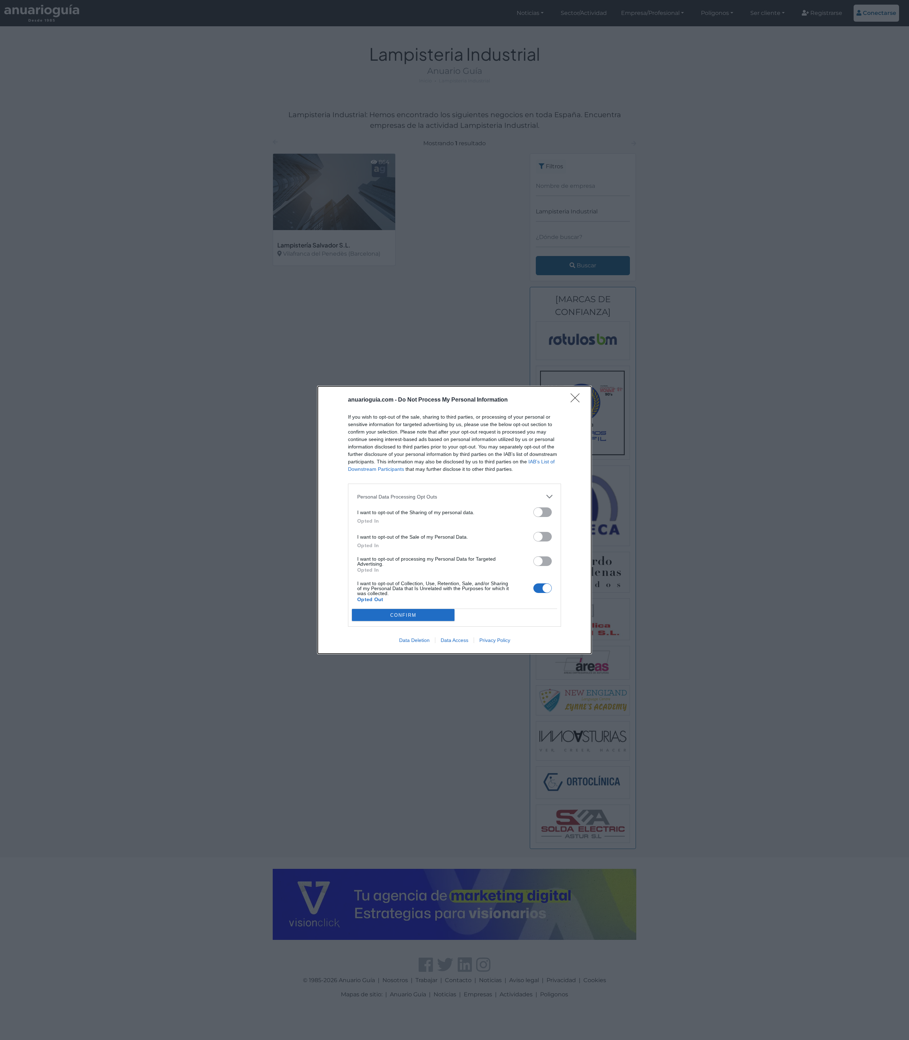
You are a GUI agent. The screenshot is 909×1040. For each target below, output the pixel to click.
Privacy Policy (494, 640)
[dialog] (454, 520)
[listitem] (454, 496)
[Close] (577, 400)
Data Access (454, 640)
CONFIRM (403, 615)
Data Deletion (414, 640)
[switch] (542, 512)
